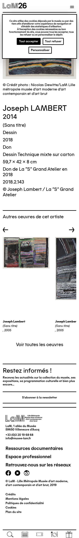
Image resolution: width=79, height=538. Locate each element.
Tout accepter (28, 41)
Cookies (11, 507)
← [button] (5, 229)
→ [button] (72, 229)
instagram (26, 473)
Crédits (11, 494)
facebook (8, 473)
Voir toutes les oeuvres (39, 344)
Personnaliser (40, 50)
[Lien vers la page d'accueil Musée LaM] (15, 7)
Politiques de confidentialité (25, 503)
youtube (17, 473)
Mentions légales (17, 498)
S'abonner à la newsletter (39, 397)
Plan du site (13, 512)
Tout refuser (53, 41)
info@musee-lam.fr (18, 438)
